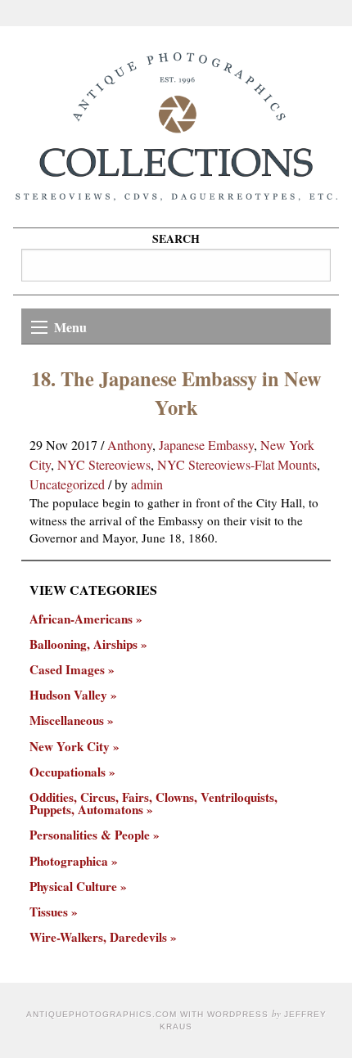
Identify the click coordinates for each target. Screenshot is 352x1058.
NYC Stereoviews (104, 464)
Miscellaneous (66, 720)
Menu (70, 326)
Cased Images (67, 670)
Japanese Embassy (206, 444)
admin (147, 484)
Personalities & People (89, 835)
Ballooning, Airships (83, 644)
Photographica (68, 861)
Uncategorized (67, 484)
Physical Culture (73, 886)
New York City (69, 747)
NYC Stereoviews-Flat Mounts (237, 464)
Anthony (129, 444)
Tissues (48, 912)
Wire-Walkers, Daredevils (98, 937)
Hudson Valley (68, 695)
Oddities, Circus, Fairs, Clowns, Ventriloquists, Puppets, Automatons (153, 803)
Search (176, 238)
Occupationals (67, 772)
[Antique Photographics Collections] (176, 126)
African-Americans (81, 619)
